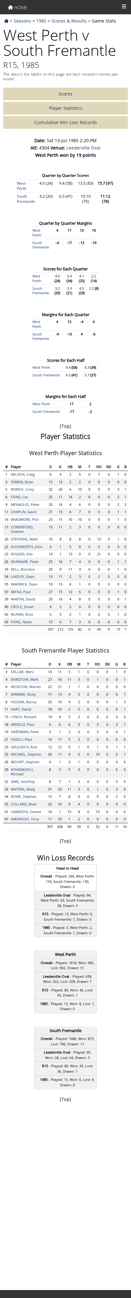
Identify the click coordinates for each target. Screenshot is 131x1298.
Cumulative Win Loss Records (65, 122)
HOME (20, 7)
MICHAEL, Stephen (26, 754)
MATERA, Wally (23, 789)
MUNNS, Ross (22, 614)
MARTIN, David (23, 599)
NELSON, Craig (23, 474)
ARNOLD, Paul (22, 724)
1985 (41, 21)
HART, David (21, 709)
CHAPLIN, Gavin (24, 511)
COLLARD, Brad (23, 804)
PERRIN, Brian (22, 482)
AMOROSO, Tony (25, 819)
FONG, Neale (21, 621)
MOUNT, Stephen (25, 761)
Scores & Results (69, 21)
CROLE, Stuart (22, 606)
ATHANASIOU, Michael (22, 772)
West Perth (21, 186)
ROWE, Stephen (24, 796)
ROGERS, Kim (22, 554)
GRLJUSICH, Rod (24, 747)
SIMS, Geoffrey (23, 781)
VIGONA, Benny (24, 701)
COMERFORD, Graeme (22, 529)
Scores (65, 94)
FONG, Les (19, 496)
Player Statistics (65, 108)
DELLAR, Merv (22, 671)
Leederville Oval (83, 148)
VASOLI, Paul (21, 739)
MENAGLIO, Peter (25, 504)
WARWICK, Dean (24, 584)
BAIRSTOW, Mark (24, 679)
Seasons (22, 21)
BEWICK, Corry (22, 489)
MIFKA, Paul (21, 591)
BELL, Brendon (23, 569)
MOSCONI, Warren (26, 686)
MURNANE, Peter (24, 561)
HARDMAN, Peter (25, 731)
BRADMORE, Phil (24, 519)
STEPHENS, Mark (24, 539)
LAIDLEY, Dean (23, 576)
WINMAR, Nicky (23, 694)
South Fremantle (26, 199)
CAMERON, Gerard (26, 811)
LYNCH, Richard (23, 716)
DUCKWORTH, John (27, 546)
